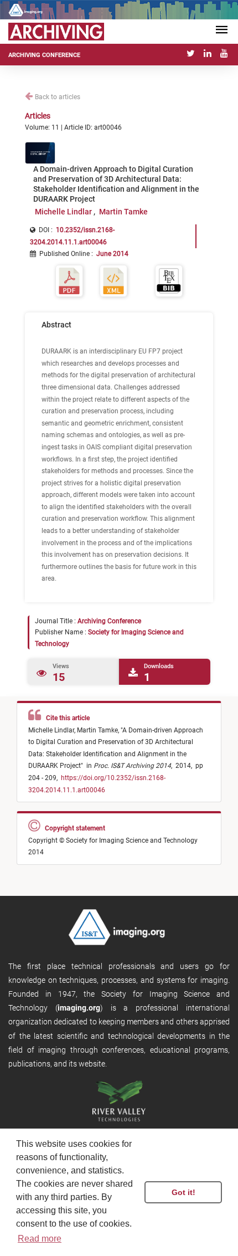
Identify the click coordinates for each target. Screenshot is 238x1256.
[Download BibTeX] (169, 280)
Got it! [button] (183, 1192)
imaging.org (79, 1007)
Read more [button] (39, 1238)
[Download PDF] (69, 280)
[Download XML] (113, 280)
